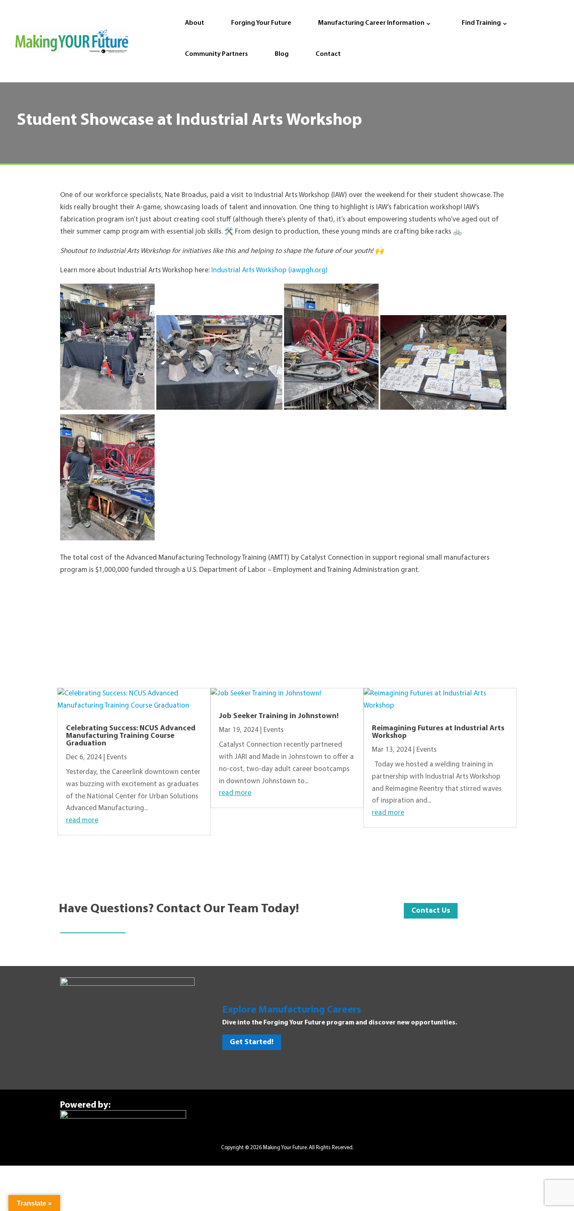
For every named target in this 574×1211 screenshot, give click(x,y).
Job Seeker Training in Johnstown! (279, 716)
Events (117, 757)
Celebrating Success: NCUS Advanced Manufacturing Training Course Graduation (130, 736)
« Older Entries (80, 853)
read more (82, 820)
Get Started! (249, 1042)
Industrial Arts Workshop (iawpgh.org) (269, 270)
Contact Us (430, 911)
